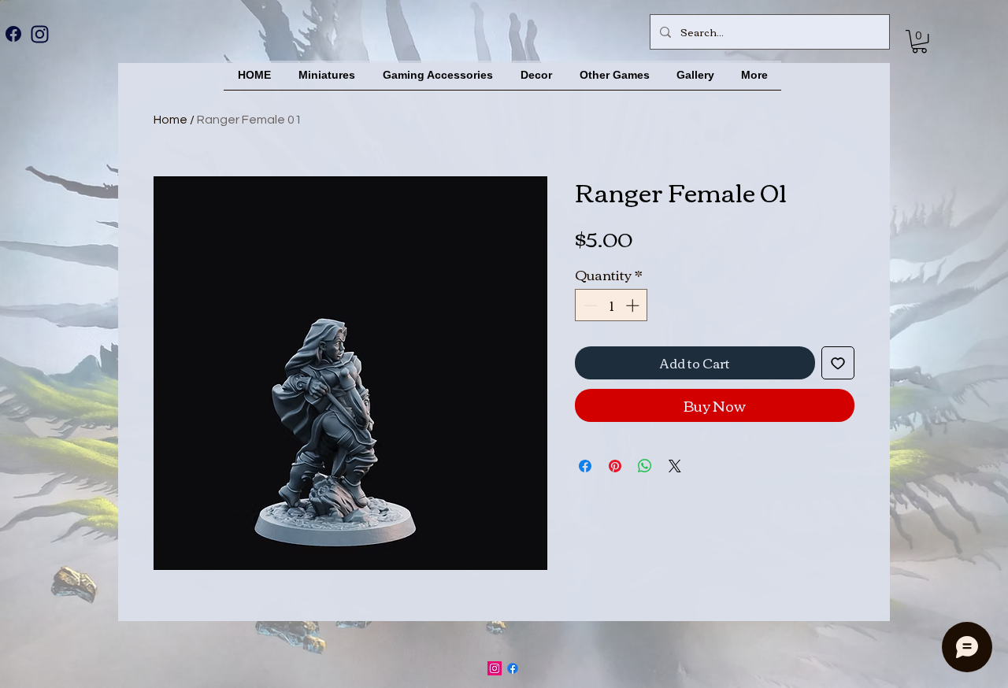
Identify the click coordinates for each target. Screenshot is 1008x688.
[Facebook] (13, 34)
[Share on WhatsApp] (645, 466)
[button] (919, 41)
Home (170, 119)
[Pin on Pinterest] (615, 466)
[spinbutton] (611, 305)
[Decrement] (589, 305)
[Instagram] (39, 34)
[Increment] (634, 305)
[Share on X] (674, 466)
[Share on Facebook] (585, 466)
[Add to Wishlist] (837, 362)
